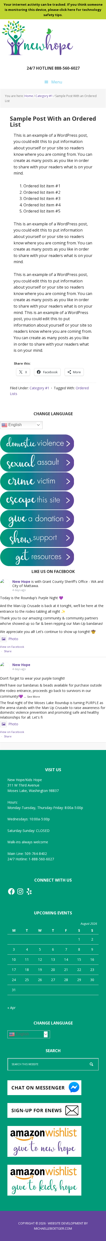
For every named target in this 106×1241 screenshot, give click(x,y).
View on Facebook (12, 647)
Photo (13, 638)
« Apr (11, 1007)
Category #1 (39, 388)
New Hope (21, 581)
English (14, 425)
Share (8, 651)
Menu (56, 82)
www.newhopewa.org (37, 37)
